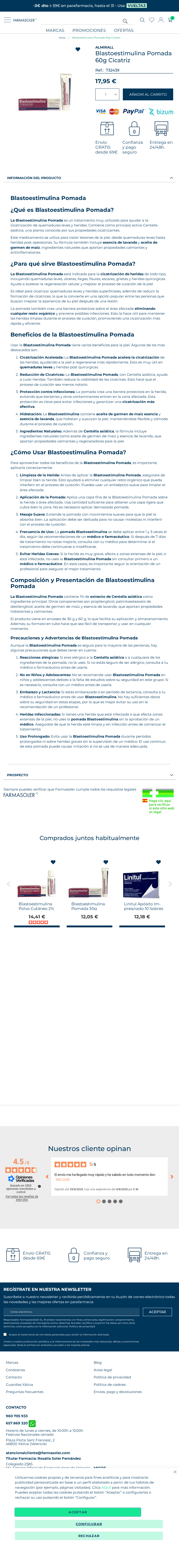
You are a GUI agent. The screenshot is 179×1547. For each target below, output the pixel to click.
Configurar (89, 1524)
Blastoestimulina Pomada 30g (88, 906)
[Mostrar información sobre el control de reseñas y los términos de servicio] (39, 1186)
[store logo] (25, 20)
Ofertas (124, 30)
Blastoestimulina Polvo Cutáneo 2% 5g (36, 909)
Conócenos (15, 1370)
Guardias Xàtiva (19, 1384)
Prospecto (17, 775)
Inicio (62, 37)
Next (170, 884)
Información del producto (34, 178)
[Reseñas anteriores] (47, 1176)
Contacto (14, 1377)
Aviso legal (103, 1370)
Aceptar (78, 1512)
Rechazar (89, 1536)
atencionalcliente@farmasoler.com (38, 1453)
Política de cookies (110, 1384)
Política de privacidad (82, 1326)
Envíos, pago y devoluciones (118, 1392)
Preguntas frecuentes (24, 1392)
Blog (98, 1362)
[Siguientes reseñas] (172, 1176)
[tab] (89, 177)
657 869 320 (17, 1423)
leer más (63, 1179)
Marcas (55, 30)
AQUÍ (106, 1487)
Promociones (89, 30)
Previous (8, 884)
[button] (53, 862)
